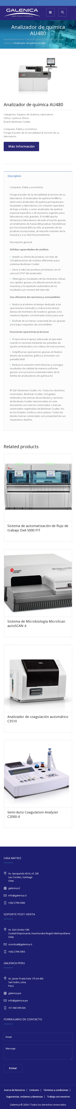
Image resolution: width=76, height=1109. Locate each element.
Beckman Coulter (21, 121)
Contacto (34, 1090)
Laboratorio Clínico (22, 39)
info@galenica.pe (18, 1000)
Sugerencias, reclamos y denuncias (24, 1096)
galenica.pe (14, 993)
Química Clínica (42, 39)
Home (7, 39)
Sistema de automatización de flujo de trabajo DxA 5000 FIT (37, 528)
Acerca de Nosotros (14, 1090)
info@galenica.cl (17, 895)
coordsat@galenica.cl (20, 944)
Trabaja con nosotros (58, 1096)
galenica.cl (14, 888)
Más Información (21, 146)
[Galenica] (22, 12)
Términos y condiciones (55, 1090)
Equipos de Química (28, 114)
